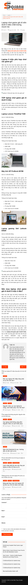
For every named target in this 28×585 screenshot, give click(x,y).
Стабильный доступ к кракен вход (11, 560)
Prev (6, 366)
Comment (4, 502)
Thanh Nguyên (7, 409)
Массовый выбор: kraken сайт (10, 571)
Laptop (23, 30)
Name (3, 510)
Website (3, 522)
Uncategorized (16, 462)
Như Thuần (6, 382)
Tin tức (9, 403)
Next (22, 366)
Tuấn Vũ (4, 30)
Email (3, 516)
